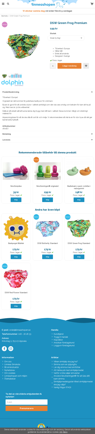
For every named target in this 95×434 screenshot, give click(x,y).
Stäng (65, 432)
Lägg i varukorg (69, 66)
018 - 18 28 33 (24, 334)
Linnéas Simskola (12, 364)
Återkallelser (10, 379)
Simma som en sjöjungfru (65, 364)
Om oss (8, 361)
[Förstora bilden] (22, 46)
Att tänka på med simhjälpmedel (68, 370)
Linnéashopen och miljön (15, 376)
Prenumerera (26, 408)
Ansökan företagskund (64, 342)
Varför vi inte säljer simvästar (67, 373)
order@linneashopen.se (19, 330)
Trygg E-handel (61, 337)
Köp (16, 200)
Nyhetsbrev (9, 370)
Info (60, 432)
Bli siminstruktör (11, 367)
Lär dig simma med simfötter (67, 367)
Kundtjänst (59, 334)
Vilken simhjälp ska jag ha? (66, 361)
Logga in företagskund (64, 345)
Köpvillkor (58, 340)
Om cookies (9, 373)
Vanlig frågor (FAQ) (62, 387)
